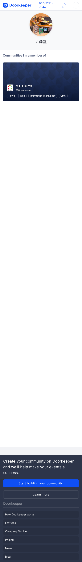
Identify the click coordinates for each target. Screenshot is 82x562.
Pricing (9, 539)
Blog (8, 556)
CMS (63, 95)
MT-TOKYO (24, 86)
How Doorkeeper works (19, 514)
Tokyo (11, 95)
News (8, 548)
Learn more (41, 494)
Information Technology (42, 95)
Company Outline (16, 531)
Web (22, 95)
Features (10, 522)
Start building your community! (41, 483)
